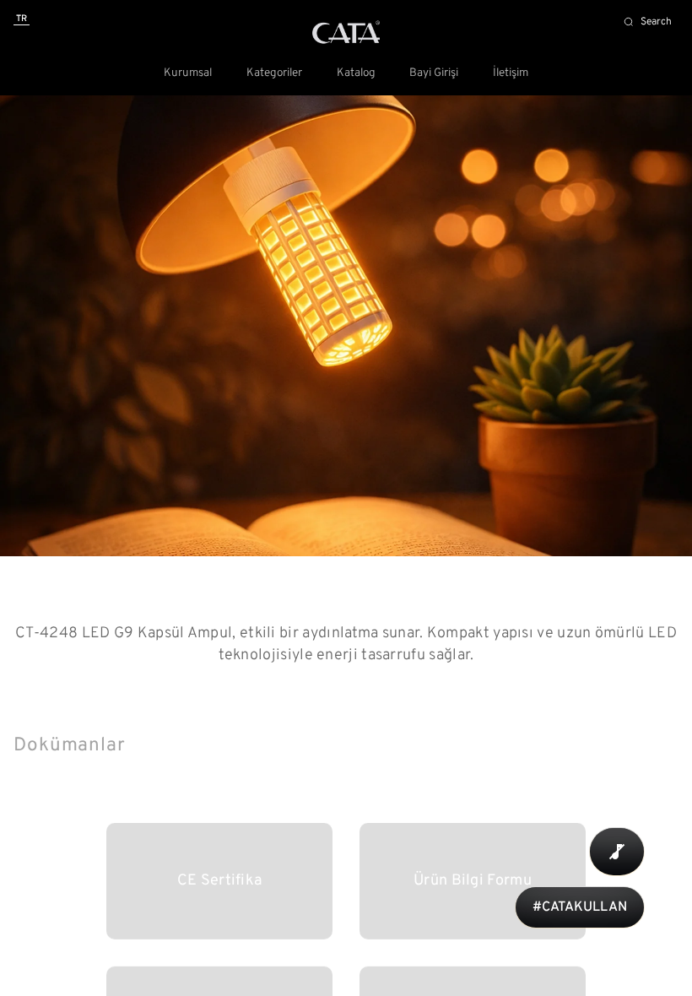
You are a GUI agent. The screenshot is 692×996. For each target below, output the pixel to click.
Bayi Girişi (433, 73)
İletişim (510, 73)
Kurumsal (188, 73)
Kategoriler (274, 73)
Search (656, 22)
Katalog (356, 73)
